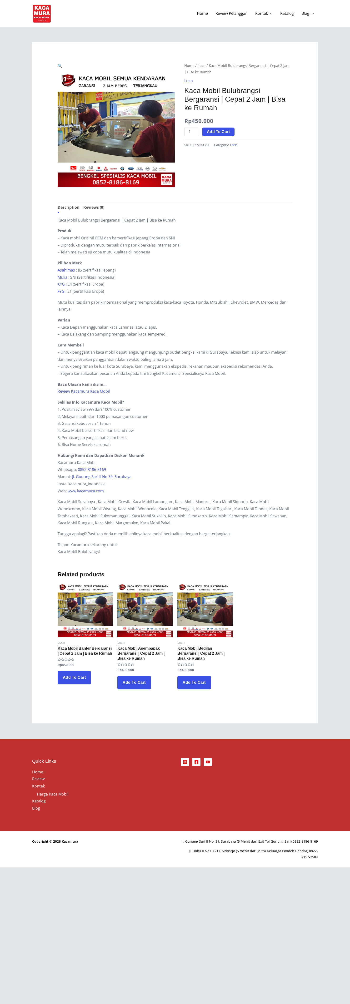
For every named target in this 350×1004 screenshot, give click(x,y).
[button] (60, 65)
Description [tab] (69, 207)
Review (38, 778)
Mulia (62, 277)
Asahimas (66, 270)
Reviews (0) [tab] (93, 207)
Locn (201, 65)
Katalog (287, 13)
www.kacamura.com (86, 491)
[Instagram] (185, 762)
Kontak (261, 13)
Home (202, 13)
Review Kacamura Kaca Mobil (84, 391)
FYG (61, 291)
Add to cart (218, 132)
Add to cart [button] (74, 677)
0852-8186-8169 (92, 469)
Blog (305, 13)
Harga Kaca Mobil (52, 794)
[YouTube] (208, 762)
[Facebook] (196, 762)
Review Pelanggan (231, 13)
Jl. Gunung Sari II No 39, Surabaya (101, 476)
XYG (61, 284)
